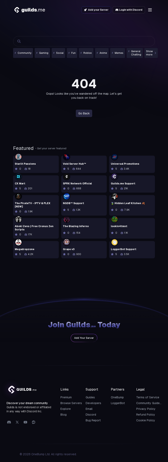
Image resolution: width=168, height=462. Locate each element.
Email (89, 408)
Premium (66, 397)
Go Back (84, 113)
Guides (90, 397)
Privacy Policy (146, 408)
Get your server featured (51, 148)
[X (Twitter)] (17, 422)
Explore (65, 408)
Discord (91, 414)
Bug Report (93, 420)
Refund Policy (145, 414)
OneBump (117, 397)
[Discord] (9, 422)
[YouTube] (25, 422)
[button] (150, 10)
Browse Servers (71, 403)
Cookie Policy (145, 420)
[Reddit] (33, 422)
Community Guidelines (151, 403)
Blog (63, 414)
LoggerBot (118, 403)
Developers (93, 403)
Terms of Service (147, 397)
